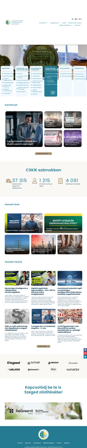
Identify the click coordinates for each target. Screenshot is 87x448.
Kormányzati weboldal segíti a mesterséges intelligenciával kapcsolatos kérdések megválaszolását (70, 291)
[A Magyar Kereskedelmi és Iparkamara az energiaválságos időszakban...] (17, 244)
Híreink (64, 23)
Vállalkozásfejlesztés (65, 25)
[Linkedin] (85, 356)
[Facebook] (85, 350)
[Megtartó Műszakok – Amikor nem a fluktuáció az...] (24, 223)
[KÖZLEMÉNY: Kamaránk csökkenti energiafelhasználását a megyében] (63, 223)
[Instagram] (85, 353)
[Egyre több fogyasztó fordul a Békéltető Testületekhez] (70, 244)
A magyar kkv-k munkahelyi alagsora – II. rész (43, 327)
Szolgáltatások (54, 23)
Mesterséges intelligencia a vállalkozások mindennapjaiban (16, 290)
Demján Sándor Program (75, 23)
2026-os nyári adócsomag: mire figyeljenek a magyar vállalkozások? (16, 328)
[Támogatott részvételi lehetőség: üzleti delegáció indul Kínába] (43, 244)
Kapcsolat (77, 25)
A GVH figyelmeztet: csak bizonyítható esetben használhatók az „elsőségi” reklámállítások (69, 329)
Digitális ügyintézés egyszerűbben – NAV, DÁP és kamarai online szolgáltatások (43, 291)
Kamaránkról (42, 23)
